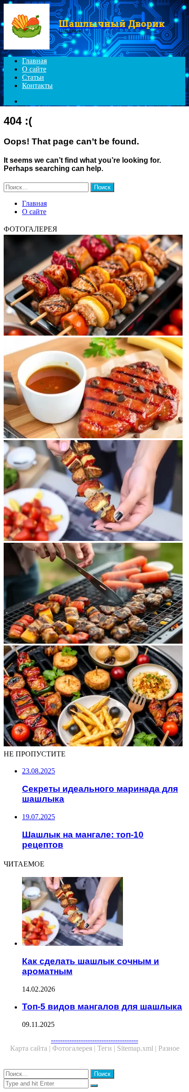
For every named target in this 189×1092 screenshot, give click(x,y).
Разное (168, 1048)
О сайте (34, 69)
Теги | (107, 1048)
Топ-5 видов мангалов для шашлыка (102, 1006)
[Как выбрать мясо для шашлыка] (94, 286)
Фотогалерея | (74, 1048)
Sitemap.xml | (137, 1048)
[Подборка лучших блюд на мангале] (94, 696)
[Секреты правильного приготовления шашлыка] (94, 594)
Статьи (33, 77)
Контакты (37, 85)
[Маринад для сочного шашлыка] (94, 388)
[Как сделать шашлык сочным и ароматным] (94, 491)
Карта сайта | (31, 1048)
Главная (34, 61)
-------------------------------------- (94, 1040)
